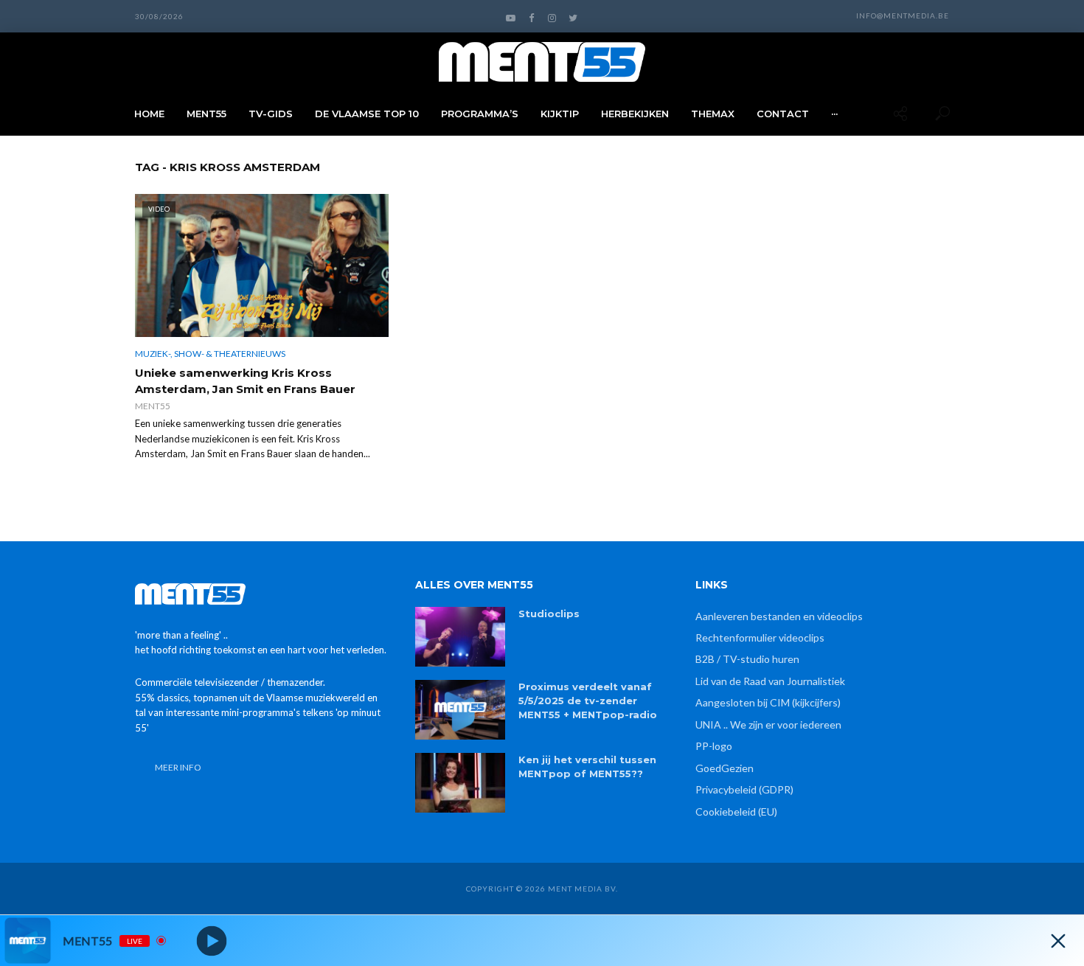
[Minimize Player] (1058, 941)
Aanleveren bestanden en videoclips (779, 616)
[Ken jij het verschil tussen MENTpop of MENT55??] (460, 783)
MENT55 (206, 113)
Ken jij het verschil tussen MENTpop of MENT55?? (587, 766)
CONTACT (783, 113)
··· (834, 113)
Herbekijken (635, 113)
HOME (149, 113)
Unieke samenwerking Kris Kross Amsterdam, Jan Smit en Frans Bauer (245, 381)
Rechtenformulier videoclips (759, 637)
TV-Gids (271, 113)
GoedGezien (724, 768)
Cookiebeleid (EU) (736, 811)
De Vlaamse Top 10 (367, 113)
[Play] (212, 940)
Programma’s (479, 113)
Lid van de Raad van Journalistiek (770, 681)
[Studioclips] (460, 637)
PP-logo (713, 746)
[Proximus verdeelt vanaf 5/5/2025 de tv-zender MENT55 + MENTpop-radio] (460, 710)
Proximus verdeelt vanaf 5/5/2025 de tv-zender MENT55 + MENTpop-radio (587, 700)
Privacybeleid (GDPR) (744, 789)
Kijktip (560, 113)
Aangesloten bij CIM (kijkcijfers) (768, 702)
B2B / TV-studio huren (747, 659)
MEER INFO (178, 767)
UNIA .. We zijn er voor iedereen (768, 724)
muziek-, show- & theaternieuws (210, 353)
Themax (712, 113)
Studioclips (549, 613)
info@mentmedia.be (902, 15)
